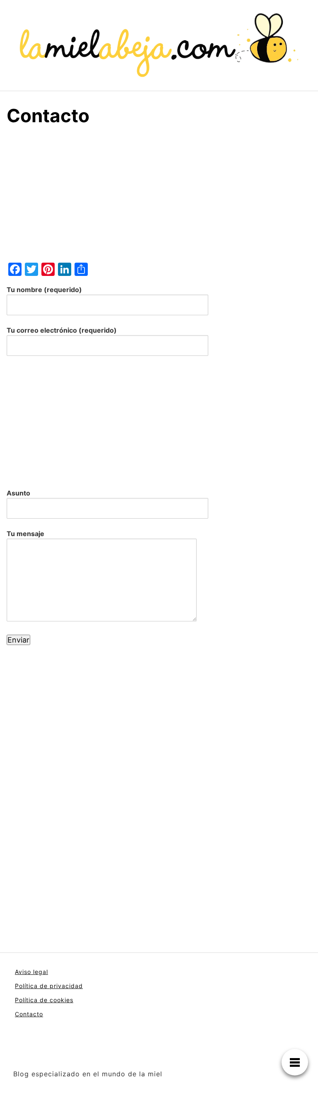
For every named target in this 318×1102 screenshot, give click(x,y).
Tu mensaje (25, 533)
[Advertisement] (159, 198)
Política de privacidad (49, 985)
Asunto (18, 493)
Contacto (29, 1013)
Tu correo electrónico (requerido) (62, 330)
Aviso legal (31, 971)
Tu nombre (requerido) (44, 289)
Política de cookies (44, 999)
